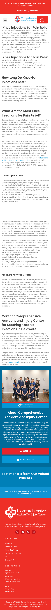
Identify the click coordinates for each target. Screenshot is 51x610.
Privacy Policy (21, 604)
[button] (5, 20)
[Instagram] (28, 532)
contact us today (14, 362)
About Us (8, 543)
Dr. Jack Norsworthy (13, 553)
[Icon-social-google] (34, 532)
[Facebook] (23, 532)
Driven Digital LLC (36, 606)
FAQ (6, 556)
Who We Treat (11, 547)
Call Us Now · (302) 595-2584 (25, 10)
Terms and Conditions (38, 604)
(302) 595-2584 (27, 493)
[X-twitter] (17, 532)
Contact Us (9, 560)
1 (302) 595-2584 (12, 573)
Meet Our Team (11, 550)
